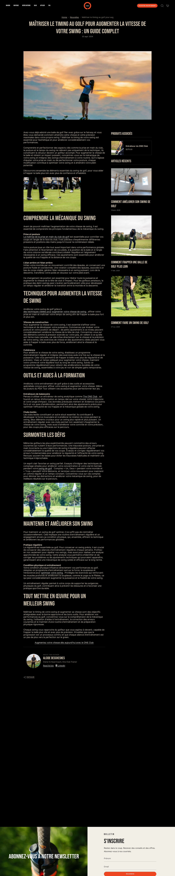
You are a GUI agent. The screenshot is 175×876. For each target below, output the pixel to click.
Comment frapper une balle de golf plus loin (129, 264)
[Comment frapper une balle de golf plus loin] (131, 235)
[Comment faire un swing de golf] (131, 296)
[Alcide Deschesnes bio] (33, 661)
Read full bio (48, 665)
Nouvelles (74, 17)
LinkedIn (61, 665)
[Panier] (167, 6)
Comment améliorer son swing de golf (130, 204)
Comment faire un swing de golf (130, 323)
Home (64, 17)
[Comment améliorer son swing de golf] (131, 181)
